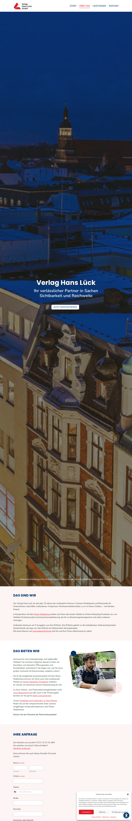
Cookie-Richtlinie (96, 817)
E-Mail (16, 776)
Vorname (16, 771)
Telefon (16, 787)
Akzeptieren (86, 812)
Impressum (113, 817)
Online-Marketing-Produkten (35, 682)
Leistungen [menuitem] (99, 6)
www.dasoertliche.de (41, 631)
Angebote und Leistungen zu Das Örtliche (38, 700)
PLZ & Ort (17, 809)
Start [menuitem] (73, 6)
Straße (15, 798)
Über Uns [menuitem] (84, 6)
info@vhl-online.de (21, 748)
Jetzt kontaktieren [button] (65, 307)
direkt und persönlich (42, 695)
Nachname (32, 771)
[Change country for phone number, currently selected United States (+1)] (15, 792)
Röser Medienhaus (42, 614)
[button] (128, 794)
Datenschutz (105, 817)
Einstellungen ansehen (120, 812)
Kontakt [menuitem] (114, 6)
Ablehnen (102, 812)
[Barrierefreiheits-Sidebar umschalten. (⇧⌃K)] (126, 815)
